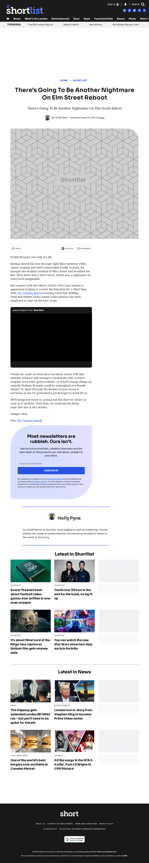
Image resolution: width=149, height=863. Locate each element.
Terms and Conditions (86, 824)
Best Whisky (95, 24)
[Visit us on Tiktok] (129, 10)
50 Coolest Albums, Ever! (126, 24)
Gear (76, 18)
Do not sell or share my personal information (82, 829)
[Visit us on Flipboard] (134, 10)
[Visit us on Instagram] (124, 10)
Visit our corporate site (106, 852)
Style (87, 18)
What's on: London (36, 18)
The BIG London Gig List (40, 24)
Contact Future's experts (60, 824)
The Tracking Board (29, 420)
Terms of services (54, 479)
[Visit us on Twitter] (144, 10)
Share (17, 248)
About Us (40, 824)
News (17, 18)
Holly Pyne (61, 117)
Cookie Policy (50, 829)
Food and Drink (103, 18)
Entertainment (60, 18)
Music (132, 18)
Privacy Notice (40, 481)
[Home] (7, 19)
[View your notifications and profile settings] (125, 4)
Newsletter (86, 248)
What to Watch (71, 24)
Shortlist (80, 80)
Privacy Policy (106, 824)
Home (64, 80)
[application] (51, 336)
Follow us (69, 248)
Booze (121, 18)
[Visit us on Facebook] (139, 10)
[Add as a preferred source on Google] (74, 839)
